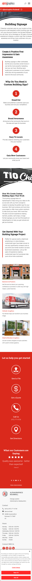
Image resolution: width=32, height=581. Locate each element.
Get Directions (16, 438)
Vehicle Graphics (8, 311)
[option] (16, 467)
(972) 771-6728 (16, 419)
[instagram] (10, 548)
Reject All (16, 572)
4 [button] (18, 480)
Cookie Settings (16, 567)
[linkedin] (7, 548)
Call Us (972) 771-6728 (11, 509)
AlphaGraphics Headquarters (18, 501)
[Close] (30, 551)
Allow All (16, 577)
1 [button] (11, 480)
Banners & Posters (8, 282)
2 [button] (13, 480)
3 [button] (16, 480)
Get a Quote (16, 397)
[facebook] (3, 548)
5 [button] (20, 480)
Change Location (14, 499)
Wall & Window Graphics (10, 338)
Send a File (16, 378)
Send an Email (8, 511)
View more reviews (16, 485)
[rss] (13, 548)
